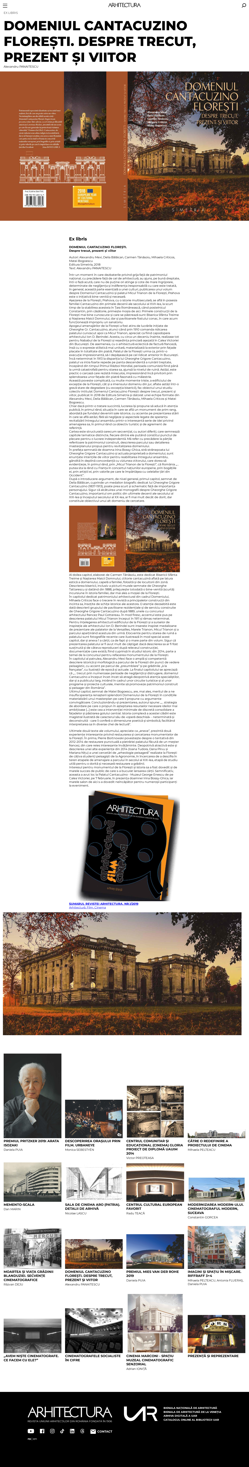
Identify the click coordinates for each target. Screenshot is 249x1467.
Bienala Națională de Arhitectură (190, 1408)
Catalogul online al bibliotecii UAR (191, 1419)
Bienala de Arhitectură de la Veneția (192, 1412)
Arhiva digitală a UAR (180, 1415)
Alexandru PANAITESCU (21, 66)
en (35, 1439)
